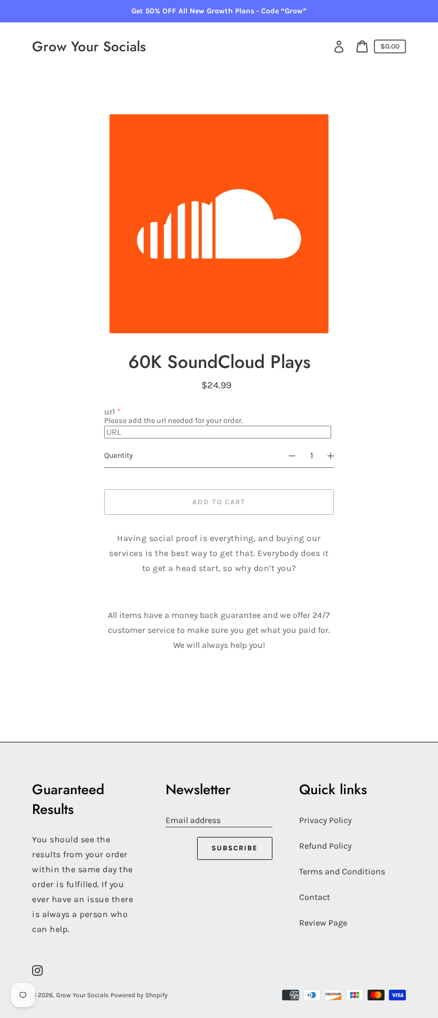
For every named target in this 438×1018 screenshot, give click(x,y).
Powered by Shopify (139, 995)
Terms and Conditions (342, 871)
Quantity (118, 455)
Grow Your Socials (89, 46)
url (109, 411)
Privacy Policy (325, 820)
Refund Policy (325, 846)
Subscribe (235, 848)
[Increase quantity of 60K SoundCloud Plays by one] (335, 455)
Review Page (323, 923)
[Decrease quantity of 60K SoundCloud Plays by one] (287, 455)
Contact (314, 897)
